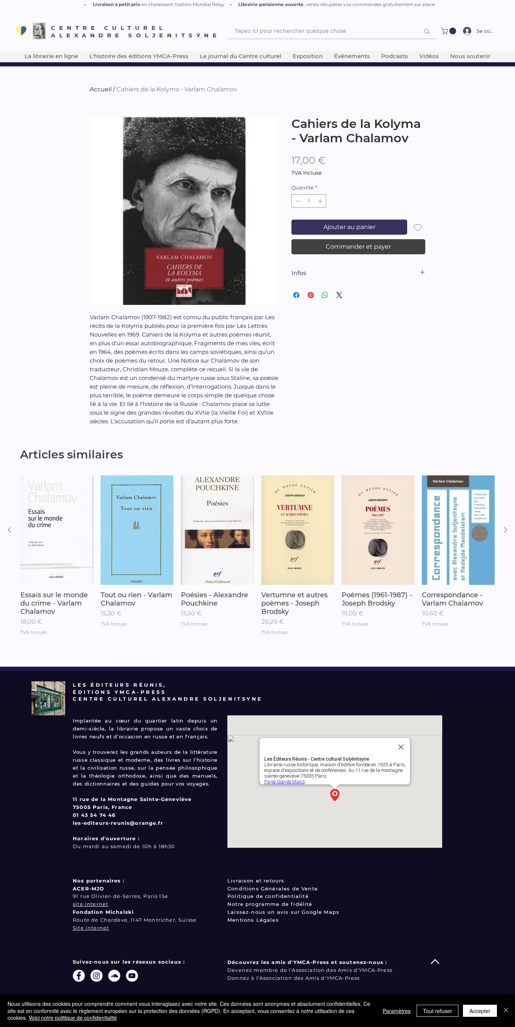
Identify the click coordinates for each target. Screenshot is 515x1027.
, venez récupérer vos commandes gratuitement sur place (369, 4)
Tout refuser (437, 1011)
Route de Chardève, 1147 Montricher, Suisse (134, 920)
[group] (257, 568)
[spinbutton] (309, 201)
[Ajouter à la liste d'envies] (417, 227)
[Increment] (320, 201)
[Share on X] (339, 295)
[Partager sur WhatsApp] (325, 295)
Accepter (479, 1011)
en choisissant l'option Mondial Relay (182, 4)
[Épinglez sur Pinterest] (310, 295)
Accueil (101, 89)
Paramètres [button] (397, 1011)
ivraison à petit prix (118, 4)
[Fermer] (505, 1010)
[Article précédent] (9, 529)
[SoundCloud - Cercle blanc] (114, 976)
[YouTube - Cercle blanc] (132, 976)
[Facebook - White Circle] (79, 976)
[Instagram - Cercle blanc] (96, 976)
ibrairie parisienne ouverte (272, 4)
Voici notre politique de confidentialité (73, 1017)
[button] (449, 31)
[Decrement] (297, 201)
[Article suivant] (505, 529)
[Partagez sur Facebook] (296, 295)
